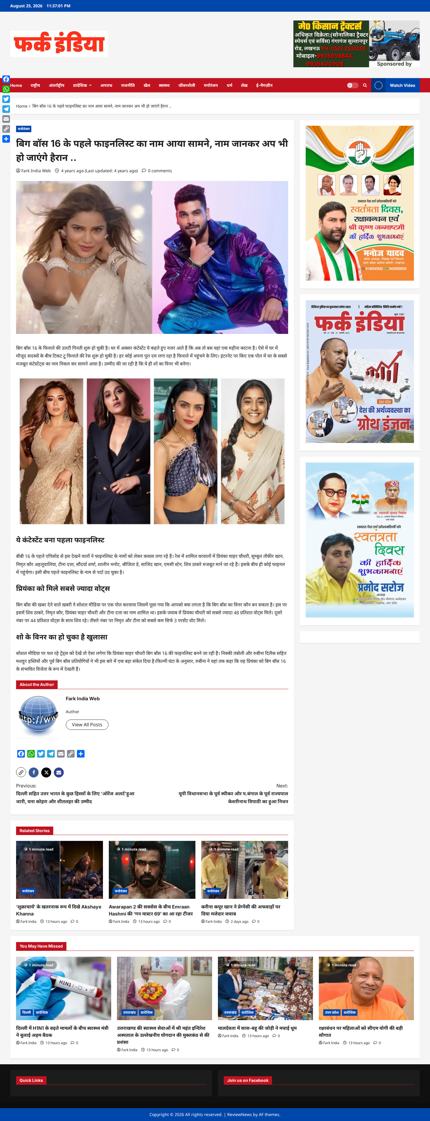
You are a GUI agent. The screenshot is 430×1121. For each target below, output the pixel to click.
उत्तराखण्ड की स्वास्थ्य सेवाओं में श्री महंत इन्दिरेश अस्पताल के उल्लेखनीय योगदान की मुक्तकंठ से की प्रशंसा (163, 1035)
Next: (233, 793)
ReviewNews (239, 1114)
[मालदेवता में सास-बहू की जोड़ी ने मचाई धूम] (265, 988)
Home (16, 85)
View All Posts (87, 724)
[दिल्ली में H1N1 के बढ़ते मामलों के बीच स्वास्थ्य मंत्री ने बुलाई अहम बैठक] (63, 988)
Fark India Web (36, 170)
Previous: (75, 793)
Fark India (28, 921)
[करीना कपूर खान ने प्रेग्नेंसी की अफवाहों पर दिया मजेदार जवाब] (244, 870)
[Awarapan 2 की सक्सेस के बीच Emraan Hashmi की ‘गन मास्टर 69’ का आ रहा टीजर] (152, 870)
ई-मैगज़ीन (264, 85)
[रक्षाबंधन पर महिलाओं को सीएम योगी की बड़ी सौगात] (366, 988)
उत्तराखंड (129, 1012)
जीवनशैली (186, 85)
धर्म (229, 85)
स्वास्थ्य (164, 85)
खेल (147, 85)
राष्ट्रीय (35, 85)
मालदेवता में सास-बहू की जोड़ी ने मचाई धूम (257, 1028)
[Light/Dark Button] (353, 85)
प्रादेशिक (80, 85)
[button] (21, 772)
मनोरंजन (211, 85)
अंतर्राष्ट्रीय (56, 85)
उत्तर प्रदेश (332, 1012)
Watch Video (402, 84)
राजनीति (128, 85)
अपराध (106, 85)
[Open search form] (365, 85)
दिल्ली (26, 1012)
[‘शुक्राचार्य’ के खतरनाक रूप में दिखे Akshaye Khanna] (59, 870)
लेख (244, 85)
